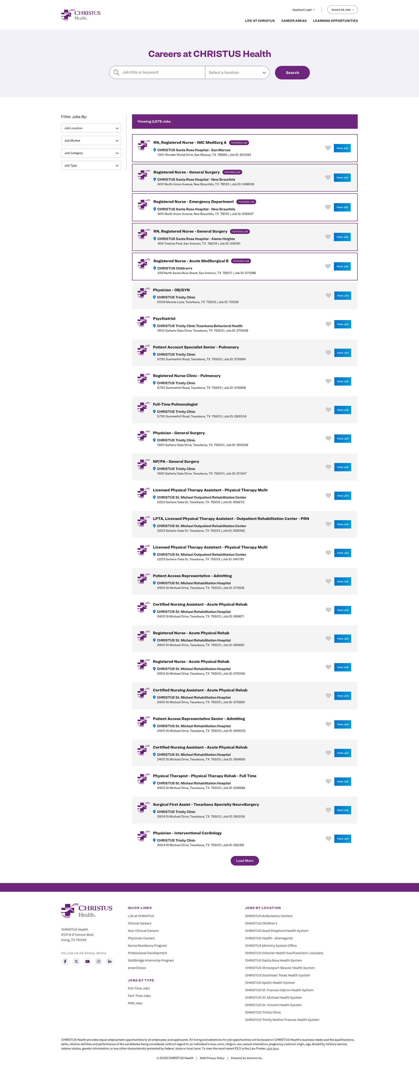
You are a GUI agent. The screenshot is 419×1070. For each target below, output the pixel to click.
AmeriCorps (137, 968)
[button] (237, 72)
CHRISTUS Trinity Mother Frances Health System (282, 1020)
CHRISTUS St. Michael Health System (273, 998)
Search (292, 72)
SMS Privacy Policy (212, 1058)
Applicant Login (302, 9)
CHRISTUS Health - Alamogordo (269, 938)
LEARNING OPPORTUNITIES (335, 21)
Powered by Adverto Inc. (247, 1058)
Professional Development (147, 953)
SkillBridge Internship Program (151, 960)
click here (272, 1048)
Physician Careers (141, 938)
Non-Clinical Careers (143, 931)
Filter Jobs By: (74, 116)
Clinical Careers (139, 923)
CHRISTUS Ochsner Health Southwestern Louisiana (284, 953)
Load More (245, 861)
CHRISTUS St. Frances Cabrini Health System (279, 990)
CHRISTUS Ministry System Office (271, 946)
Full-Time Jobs (139, 988)
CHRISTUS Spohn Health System (270, 983)
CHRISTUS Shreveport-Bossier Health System (280, 968)
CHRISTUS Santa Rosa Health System (273, 960)
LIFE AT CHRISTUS (260, 21)
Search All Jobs (341, 9)
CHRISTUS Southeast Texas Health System (277, 975)
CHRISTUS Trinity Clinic (263, 1012)
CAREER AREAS (294, 21)
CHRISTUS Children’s (261, 923)
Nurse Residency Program (147, 946)
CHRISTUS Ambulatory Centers (269, 916)
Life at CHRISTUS (141, 916)
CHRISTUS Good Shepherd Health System (276, 931)
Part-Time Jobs (139, 996)
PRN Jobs (135, 1003)
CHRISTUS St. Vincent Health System (273, 1005)
